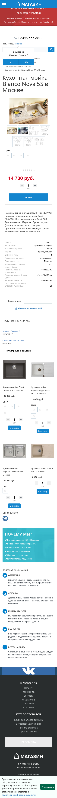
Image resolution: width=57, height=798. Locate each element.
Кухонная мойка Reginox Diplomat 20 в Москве (13, 471)
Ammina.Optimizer (12, 22)
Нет (11, 61)
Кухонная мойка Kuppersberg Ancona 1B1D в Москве (40, 390)
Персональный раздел (28, 773)
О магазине (28, 699)
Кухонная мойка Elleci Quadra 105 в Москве (13, 389)
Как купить (29, 691)
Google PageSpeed (44, 22)
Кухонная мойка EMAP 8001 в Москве (42, 470)
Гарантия (28, 703)
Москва (18, 43)
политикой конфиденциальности (19, 794)
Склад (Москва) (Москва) (14, 340)
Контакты (28, 707)
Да (26, 61)
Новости (28, 687)
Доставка (29, 695)
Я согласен (47, 786)
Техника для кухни (28, 727)
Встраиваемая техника (28, 723)
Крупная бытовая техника (28, 719)
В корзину (14, 427)
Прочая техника (28, 731)
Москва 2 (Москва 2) (11, 331)
